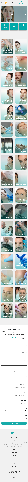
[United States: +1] (3, 364)
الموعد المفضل (24, 408)
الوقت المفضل (24, 400)
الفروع (14, 463)
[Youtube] (12, 472)
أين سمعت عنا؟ (23, 384)
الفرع (25, 376)
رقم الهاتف (24, 361)
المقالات (14, 461)
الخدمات (25, 392)
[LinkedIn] (9, 472)
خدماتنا (14, 449)
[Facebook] (19, 472)
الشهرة (25, 345)
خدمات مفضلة (14, 452)
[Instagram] (16, 472)
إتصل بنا (14, 466)
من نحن (14, 455)
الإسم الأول (24, 338)
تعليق (25, 415)
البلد (26, 369)
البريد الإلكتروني (23, 353)
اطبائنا (14, 458)
